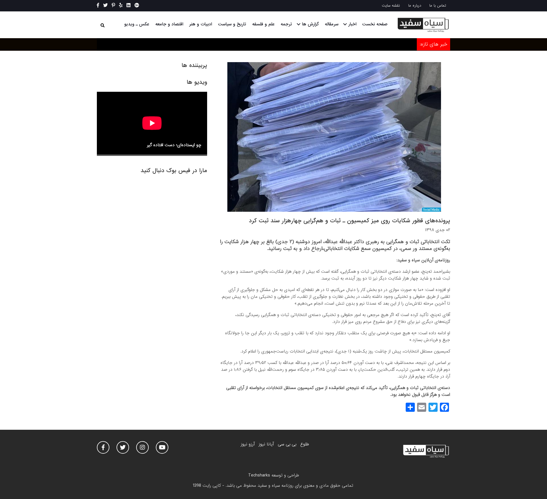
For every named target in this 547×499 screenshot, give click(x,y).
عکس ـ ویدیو (136, 24)
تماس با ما (437, 5)
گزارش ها (310, 24)
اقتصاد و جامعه (169, 24)
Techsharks (259, 475)
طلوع (304, 444)
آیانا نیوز (266, 444)
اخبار (352, 24)
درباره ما (414, 5)
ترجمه (286, 24)
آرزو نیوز (248, 444)
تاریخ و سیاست (232, 24)
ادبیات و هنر (200, 24)
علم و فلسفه (263, 24)
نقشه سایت (391, 5)
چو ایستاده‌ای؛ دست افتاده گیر (174, 145)
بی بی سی (287, 444)
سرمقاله (331, 24)
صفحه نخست (374, 24)
